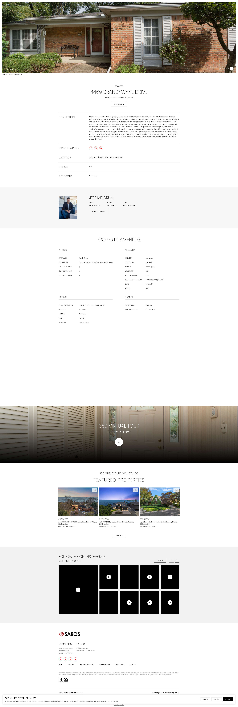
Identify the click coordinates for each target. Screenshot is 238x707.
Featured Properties (86, 664)
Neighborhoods (104, 664)
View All (119, 535)
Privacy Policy (173, 692)
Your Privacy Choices (119, 705)
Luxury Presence (75, 692)
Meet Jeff (71, 664)
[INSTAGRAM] (65, 659)
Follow (160, 560)
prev (9, 68)
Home (60, 664)
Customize (216, 699)
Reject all (205, 699)
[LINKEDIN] (70, 659)
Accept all (227, 699)
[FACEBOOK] (60, 659)
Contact (133, 664)
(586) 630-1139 (111, 205)
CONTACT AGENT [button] (98, 211)
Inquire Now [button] (119, 104)
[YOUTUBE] (75, 659)
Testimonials (120, 664)
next (14, 68)
